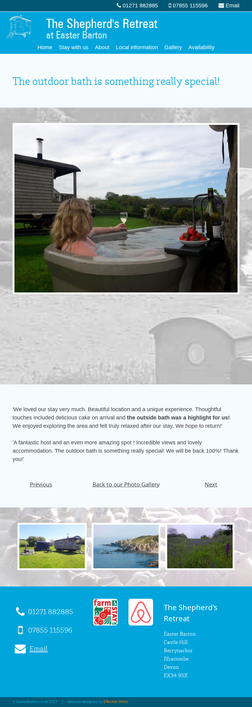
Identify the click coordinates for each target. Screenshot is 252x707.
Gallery (173, 47)
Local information (137, 47)
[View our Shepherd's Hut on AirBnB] (140, 621)
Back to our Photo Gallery (126, 484)
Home (44, 47)
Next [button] (211, 484)
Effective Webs (116, 702)
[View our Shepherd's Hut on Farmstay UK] (105, 621)
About (102, 47)
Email (232, 5)
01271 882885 (140, 5)
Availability (201, 47)
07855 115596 (190, 5)
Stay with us (74, 47)
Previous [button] (41, 484)
